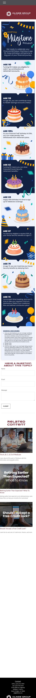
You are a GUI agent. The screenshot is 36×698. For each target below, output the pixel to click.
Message (4, 390)
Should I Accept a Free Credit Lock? (13, 529)
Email (3, 379)
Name (3, 369)
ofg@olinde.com (18, 693)
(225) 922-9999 (20, 684)
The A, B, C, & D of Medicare (10, 454)
